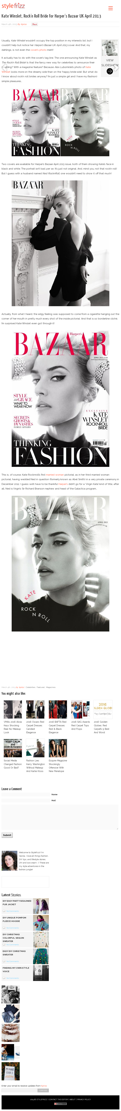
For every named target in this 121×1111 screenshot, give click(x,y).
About (72, 1100)
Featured (41, 687)
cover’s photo (38, 49)
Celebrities (30, 687)
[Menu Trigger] (110, 8)
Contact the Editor (58, 1100)
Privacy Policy (84, 1100)
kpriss (23, 24)
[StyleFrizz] (13, 10)
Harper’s (63, 484)
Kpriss (44, 1086)
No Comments (12, 911)
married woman (55, 474)
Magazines (50, 687)
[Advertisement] (60, 33)
